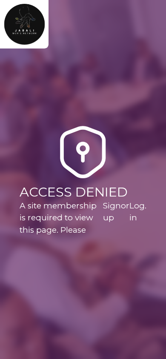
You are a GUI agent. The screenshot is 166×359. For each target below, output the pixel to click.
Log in (137, 212)
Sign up (112, 212)
